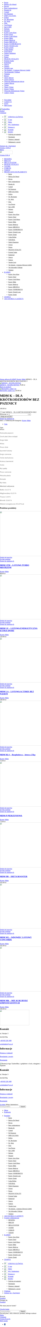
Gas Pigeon (11, 204)
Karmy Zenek (12, 234)
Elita (9, 202)
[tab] (22, 424)
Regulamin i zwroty (6, 1056)
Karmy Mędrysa (13, 224)
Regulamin (11, 137)
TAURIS (11, 1227)
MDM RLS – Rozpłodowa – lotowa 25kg (17, 755)
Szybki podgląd (5, 559)
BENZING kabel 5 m (7, 390)
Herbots (10, 209)
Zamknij (3, 1298)
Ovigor (10, 245)
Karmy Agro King (13, 214)
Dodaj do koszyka (6, 416)
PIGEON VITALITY (14, 250)
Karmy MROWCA (14, 227)
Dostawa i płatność (14, 139)
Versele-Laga (12, 262)
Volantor (10, 270)
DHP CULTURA (13, 192)
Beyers (10, 179)
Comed (10, 187)
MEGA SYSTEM (13, 1225)
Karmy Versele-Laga (14, 232)
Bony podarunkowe (14, 181)
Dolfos (10, 194)
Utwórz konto (4, 1309)
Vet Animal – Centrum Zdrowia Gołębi (20, 265)
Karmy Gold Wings (14, 219)
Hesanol (10, 212)
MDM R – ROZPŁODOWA (10, 385)
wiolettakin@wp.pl (6, 1044)
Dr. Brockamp (12, 197)
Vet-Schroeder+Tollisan (15, 267)
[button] (6, 557)
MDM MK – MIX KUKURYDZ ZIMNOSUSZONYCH (14, 1002)
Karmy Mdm (12, 222)
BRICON (11, 1222)
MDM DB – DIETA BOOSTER (13, 876)
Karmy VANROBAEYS (15, 229)
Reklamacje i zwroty (14, 142)
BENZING (11, 1220)
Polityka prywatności (14, 134)
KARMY (13, 379)
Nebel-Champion (13, 242)
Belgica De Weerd (13, 176)
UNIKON (11, 1230)
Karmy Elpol (12, 217)
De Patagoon (12, 189)
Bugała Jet (11, 184)
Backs (10, 174)
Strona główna (5, 379)
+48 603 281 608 (5, 1040)
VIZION (11, 1232)
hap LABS (11, 207)
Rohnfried (11, 255)
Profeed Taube (12, 252)
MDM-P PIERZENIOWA (11, 816)
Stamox (10, 260)
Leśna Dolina (12, 237)
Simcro (10, 257)
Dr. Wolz (11, 199)
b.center (3, 1104)
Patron (10, 247)
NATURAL (11, 240)
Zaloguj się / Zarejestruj (12, 1293)
